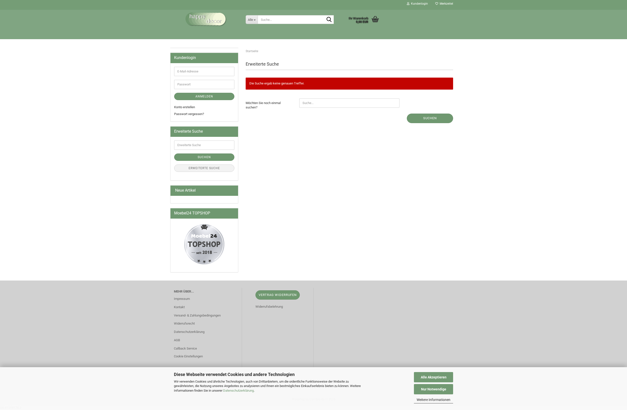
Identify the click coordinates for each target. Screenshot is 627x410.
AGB (177, 340)
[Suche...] (329, 19)
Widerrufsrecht (184, 323)
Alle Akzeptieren (433, 377)
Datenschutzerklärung (238, 390)
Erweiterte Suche (204, 168)
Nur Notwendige (433, 389)
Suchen (430, 118)
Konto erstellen (184, 107)
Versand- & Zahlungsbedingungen (197, 315)
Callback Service (185, 348)
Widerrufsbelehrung (269, 306)
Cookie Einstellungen (188, 356)
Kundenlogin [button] (419, 3)
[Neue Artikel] (232, 190)
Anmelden (204, 96)
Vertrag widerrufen (278, 295)
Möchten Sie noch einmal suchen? (263, 105)
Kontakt (179, 307)
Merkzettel (445, 3)
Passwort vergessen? (189, 114)
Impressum (182, 299)
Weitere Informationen (433, 400)
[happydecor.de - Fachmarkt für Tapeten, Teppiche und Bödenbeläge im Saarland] (206, 19)
